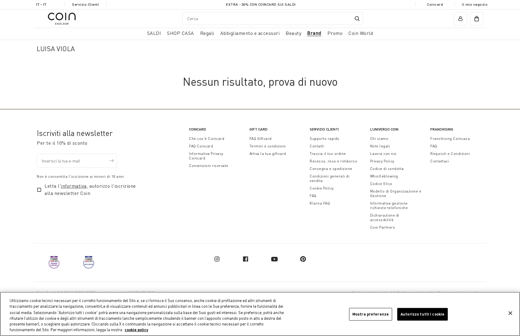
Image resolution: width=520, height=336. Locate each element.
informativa (74, 186)
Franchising (441, 129)
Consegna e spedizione (331, 168)
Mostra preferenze (370, 314)
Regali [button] (207, 33)
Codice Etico (381, 183)
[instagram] (217, 259)
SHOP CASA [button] (180, 33)
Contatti (317, 146)
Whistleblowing (384, 176)
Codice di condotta (387, 168)
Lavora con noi (383, 153)
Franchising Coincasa (450, 138)
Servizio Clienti (85, 4)
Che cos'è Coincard (206, 138)
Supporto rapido (324, 138)
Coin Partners (382, 227)
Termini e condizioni (267, 146)
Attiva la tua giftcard (267, 153)
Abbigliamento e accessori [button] (250, 33)
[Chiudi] (510, 313)
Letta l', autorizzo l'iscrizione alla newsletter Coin (90, 189)
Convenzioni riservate (208, 165)
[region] (260, 314)
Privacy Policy (382, 161)
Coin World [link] (360, 33)
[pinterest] (303, 259)
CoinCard (197, 129)
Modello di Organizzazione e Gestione (396, 193)
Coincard (435, 4)
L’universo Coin (384, 129)
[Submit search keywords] (357, 18)
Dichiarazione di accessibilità (384, 217)
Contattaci (439, 161)
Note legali (380, 146)
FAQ (313, 195)
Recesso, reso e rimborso (333, 161)
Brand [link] (314, 33)
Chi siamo (379, 138)
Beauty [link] (293, 33)
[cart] (476, 18)
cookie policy (136, 329)
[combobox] (272, 18)
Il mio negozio (475, 4)
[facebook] (245, 259)
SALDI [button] (154, 33)
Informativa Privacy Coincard (206, 155)
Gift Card (258, 129)
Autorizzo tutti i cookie (422, 314)
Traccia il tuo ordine (328, 153)
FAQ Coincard (201, 146)
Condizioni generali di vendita (329, 178)
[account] (460, 18)
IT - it (41, 4)
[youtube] (274, 259)
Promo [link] (335, 33)
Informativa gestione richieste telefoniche (389, 205)
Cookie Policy (322, 188)
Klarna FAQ (320, 203)
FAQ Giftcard (260, 138)
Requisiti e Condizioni (450, 153)
